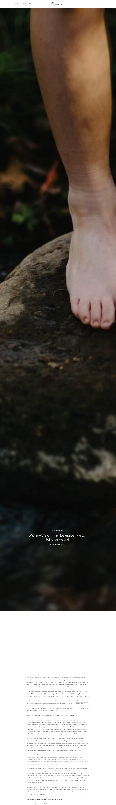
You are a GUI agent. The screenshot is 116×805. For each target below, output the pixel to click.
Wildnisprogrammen (82, 701)
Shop (29, 4)
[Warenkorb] (104, 4)
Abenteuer (18, 4)
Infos (24, 4)
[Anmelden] (100, 4)
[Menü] (12, 3)
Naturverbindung (57, 530)
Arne (54, 544)
